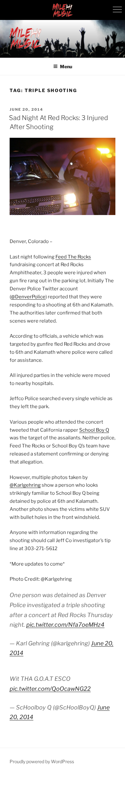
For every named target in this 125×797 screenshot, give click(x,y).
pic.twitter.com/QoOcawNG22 (50, 688)
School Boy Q (94, 430)
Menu (66, 66)
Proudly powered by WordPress (42, 761)
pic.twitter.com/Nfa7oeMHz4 (65, 624)
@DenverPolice (28, 297)
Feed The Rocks (73, 257)
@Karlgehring (25, 485)
